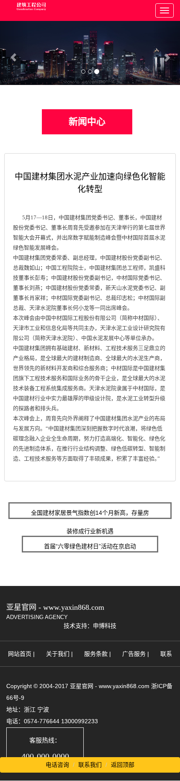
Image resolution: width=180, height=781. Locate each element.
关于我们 (57, 653)
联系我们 (90, 764)
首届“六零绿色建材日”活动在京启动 (90, 546)
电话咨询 (57, 764)
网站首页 (19, 653)
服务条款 (96, 653)
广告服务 (134, 653)
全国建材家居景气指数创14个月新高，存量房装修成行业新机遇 (90, 514)
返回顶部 (122, 764)
